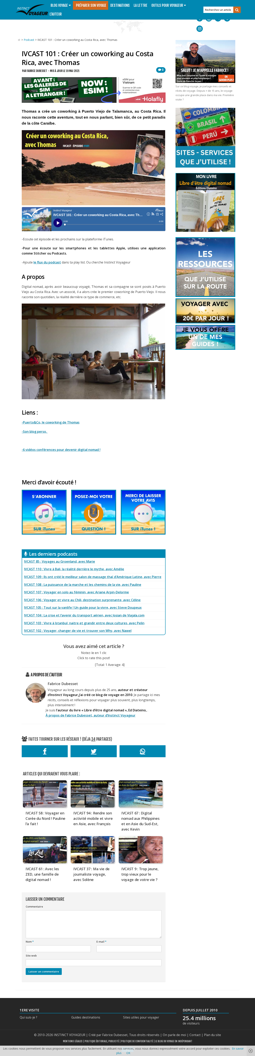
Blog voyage (59, 5)
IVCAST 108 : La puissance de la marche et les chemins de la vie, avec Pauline (82, 584)
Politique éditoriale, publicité (102, 1041)
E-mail (101, 941)
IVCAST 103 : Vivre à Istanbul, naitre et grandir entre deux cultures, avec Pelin (84, 623)
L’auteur (56, 14)
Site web (31, 955)
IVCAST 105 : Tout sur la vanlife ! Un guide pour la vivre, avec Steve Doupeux (83, 607)
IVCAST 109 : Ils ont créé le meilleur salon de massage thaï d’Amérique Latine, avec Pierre (92, 577)
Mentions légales (72, 1041)
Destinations (120, 5)
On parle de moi (174, 1035)
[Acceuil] (19, 40)
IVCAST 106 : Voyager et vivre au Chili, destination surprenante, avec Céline (82, 600)
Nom (30, 941)
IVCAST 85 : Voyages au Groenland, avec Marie (59, 561)
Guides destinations (85, 1017)
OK (128, 1053)
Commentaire (34, 906)
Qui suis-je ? (28, 1017)
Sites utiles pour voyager (141, 1017)
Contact (195, 1035)
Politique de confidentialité (137, 1041)
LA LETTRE (140, 5)
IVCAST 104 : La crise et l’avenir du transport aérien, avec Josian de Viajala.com (84, 615)
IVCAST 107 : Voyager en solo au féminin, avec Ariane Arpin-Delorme (76, 592)
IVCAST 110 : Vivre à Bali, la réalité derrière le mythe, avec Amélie (74, 569)
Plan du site (212, 1035)
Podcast (29, 40)
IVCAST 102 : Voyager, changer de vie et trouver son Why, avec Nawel (77, 630)
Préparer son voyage (91, 5)
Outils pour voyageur (167, 5)
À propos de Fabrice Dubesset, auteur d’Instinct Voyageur (90, 715)
